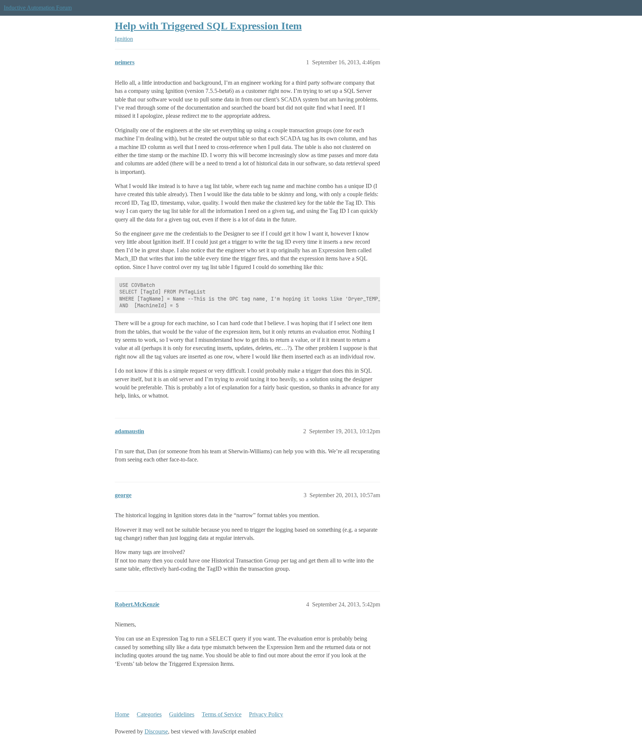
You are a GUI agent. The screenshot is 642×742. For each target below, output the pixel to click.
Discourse (156, 731)
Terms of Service (221, 714)
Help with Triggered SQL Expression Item (208, 26)
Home (122, 714)
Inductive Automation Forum (38, 7)
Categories (149, 714)
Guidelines (181, 714)
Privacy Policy (266, 714)
